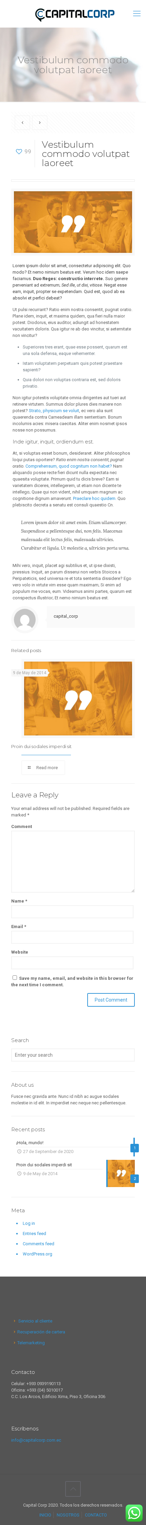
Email (18, 926)
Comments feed (38, 1243)
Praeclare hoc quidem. (94, 498)
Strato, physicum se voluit (54, 410)
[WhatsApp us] (134, 1513)
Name (19, 901)
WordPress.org (37, 1253)
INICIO (45, 1515)
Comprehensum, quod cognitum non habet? (68, 466)
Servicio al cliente (34, 1321)
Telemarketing (31, 1342)
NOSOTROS (68, 1515)
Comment (21, 826)
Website (19, 952)
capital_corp (66, 616)
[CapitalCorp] (73, 13)
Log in (29, 1223)
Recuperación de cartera (41, 1331)
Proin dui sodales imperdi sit (41, 746)
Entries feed (34, 1233)
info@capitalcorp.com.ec (36, 1440)
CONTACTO (96, 1515)
